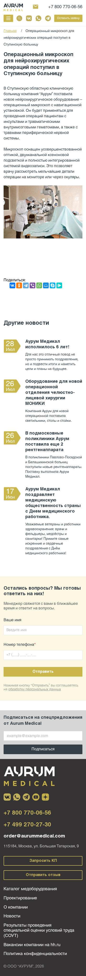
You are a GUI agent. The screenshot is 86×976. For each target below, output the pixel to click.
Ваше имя (12, 620)
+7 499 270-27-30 (27, 825)
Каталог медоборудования (30, 889)
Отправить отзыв (43, 875)
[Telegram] (26, 285)
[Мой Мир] (46, 285)
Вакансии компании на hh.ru (32, 945)
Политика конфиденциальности (35, 954)
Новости (12, 916)
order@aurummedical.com (34, 836)
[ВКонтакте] (12, 285)
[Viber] (32, 285)
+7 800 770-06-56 (65, 7)
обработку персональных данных (34, 689)
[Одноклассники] (19, 285)
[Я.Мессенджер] (59, 285)
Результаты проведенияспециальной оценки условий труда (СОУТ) (39, 930)
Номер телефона (20, 644)
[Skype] (52, 285)
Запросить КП (43, 861)
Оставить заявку (68, 18)
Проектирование (20, 898)
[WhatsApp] (39, 285)
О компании (16, 907)
